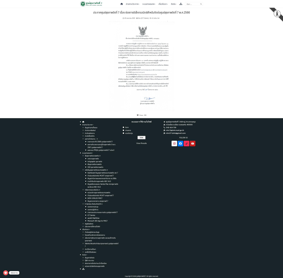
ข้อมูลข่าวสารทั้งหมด (91, 127)
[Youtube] (192, 143)
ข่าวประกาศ (155, 18)
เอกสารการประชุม (93, 206)
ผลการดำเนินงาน (90, 138)
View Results (141, 143)
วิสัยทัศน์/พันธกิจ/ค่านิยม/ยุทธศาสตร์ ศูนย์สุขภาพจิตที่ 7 (101, 245)
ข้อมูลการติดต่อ (89, 257)
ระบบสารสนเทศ (148, 4)
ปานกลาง (128, 130)
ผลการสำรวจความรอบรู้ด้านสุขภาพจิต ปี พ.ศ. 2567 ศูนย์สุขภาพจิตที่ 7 (102, 146)
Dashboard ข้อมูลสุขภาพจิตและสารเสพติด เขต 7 (103, 172)
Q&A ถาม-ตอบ (89, 260)
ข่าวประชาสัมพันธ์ (90, 130)
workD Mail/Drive (93, 218)
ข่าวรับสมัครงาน (90, 133)
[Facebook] (180, 143)
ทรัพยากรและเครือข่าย (91, 189)
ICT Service (91, 215)
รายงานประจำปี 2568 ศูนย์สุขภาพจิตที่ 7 (100, 141)
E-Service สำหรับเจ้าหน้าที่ (93, 203)
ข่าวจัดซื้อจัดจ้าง (90, 135)
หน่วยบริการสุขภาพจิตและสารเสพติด (99, 192)
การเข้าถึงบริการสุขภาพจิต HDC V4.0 (99, 181)
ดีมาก (127, 127)
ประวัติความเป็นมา (90, 249)
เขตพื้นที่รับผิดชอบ (90, 251)
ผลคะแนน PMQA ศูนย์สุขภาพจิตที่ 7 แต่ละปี (101, 150)
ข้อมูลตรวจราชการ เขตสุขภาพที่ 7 (98, 201)
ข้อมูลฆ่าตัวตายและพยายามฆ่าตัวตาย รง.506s (102, 178)
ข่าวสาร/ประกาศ (132, 4)
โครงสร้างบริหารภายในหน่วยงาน (95, 234)
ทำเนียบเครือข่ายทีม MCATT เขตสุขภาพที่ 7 (101, 175)
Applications (89, 223)
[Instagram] (174, 143)
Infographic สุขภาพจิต (95, 161)
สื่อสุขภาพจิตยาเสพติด (92, 155)
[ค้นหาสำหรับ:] (194, 4)
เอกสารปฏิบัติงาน (93, 209)
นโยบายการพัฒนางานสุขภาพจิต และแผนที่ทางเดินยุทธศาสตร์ (100, 239)
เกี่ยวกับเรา (163, 4)
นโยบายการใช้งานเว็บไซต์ (92, 226)
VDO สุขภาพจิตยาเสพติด (95, 167)
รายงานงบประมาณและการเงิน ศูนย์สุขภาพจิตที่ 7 (103, 212)
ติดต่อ (173, 4)
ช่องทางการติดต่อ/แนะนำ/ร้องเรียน (96, 263)
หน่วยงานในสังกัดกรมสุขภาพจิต (95, 266)
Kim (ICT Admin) (143, 18)
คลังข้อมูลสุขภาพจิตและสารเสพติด (96, 169)
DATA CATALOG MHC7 (95, 198)
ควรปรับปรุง (129, 133)
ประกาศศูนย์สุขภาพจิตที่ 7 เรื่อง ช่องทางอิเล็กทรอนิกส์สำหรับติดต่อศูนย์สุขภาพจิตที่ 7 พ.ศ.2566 (141, 12)
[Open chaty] (5, 272)
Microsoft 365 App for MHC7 (98, 220)
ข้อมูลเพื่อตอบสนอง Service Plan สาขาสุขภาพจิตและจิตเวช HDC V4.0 (103, 185)
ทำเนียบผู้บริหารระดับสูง (92, 232)
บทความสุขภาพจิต (93, 158)
